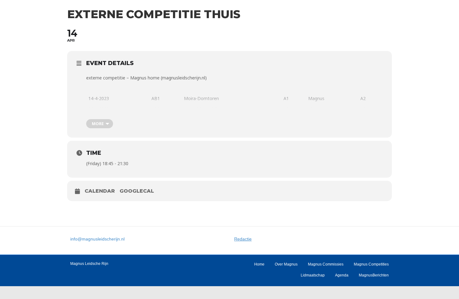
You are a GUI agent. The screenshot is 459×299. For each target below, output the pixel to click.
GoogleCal (137, 191)
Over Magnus (286, 264)
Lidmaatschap (313, 275)
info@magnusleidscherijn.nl (97, 238)
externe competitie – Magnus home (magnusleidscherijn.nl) (146, 78)
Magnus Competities (371, 264)
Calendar (100, 191)
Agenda (341, 275)
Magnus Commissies (325, 264)
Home (259, 264)
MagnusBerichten (374, 275)
